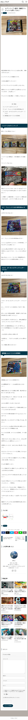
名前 (4, 675)
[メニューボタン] (26, 2)
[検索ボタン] (22, 2)
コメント (5, 658)
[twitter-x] (15, 571)
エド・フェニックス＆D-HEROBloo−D (14, 109)
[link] (13, 571)
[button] (3, 532)
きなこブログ (5, 1)
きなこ (14, 560)
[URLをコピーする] (25, 532)
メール (5, 680)
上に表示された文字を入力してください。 (12, 697)
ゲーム (5, 12)
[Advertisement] (14, 51)
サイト (4, 685)
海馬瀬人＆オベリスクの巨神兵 (12, 115)
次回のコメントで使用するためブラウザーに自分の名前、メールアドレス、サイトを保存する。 (15, 691)
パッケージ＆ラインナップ (11, 106)
